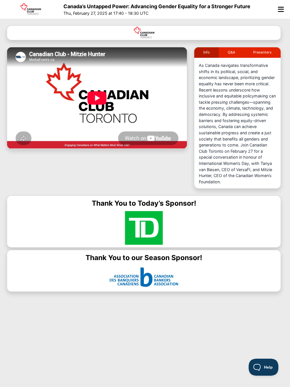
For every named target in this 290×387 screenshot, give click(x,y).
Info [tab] (206, 52)
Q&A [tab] (231, 52)
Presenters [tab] (262, 52)
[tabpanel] (237, 125)
